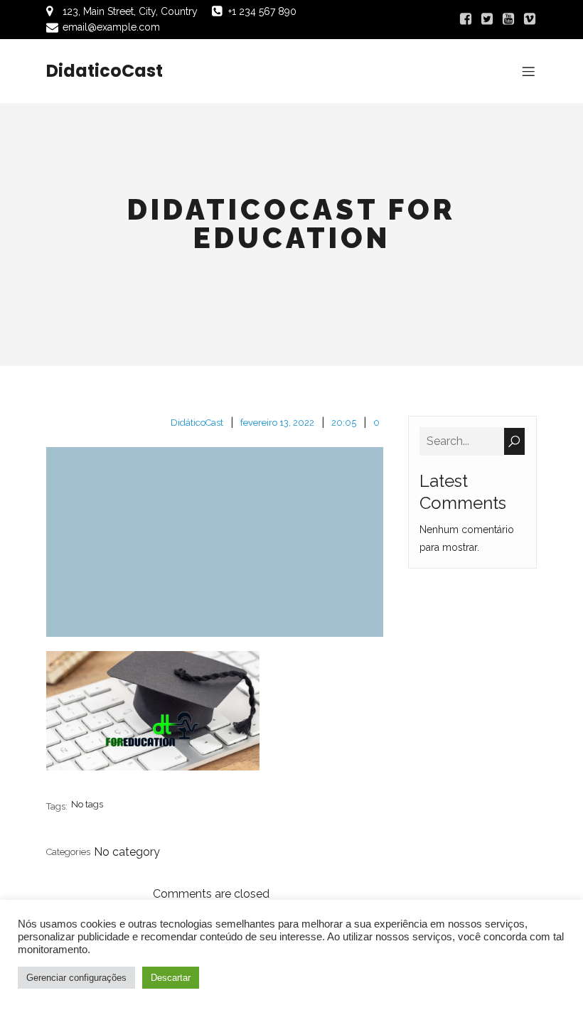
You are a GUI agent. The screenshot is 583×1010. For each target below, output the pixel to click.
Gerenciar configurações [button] (76, 977)
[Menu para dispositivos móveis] (528, 71)
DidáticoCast (197, 422)
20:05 (343, 422)
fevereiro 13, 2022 (277, 422)
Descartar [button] (171, 977)
